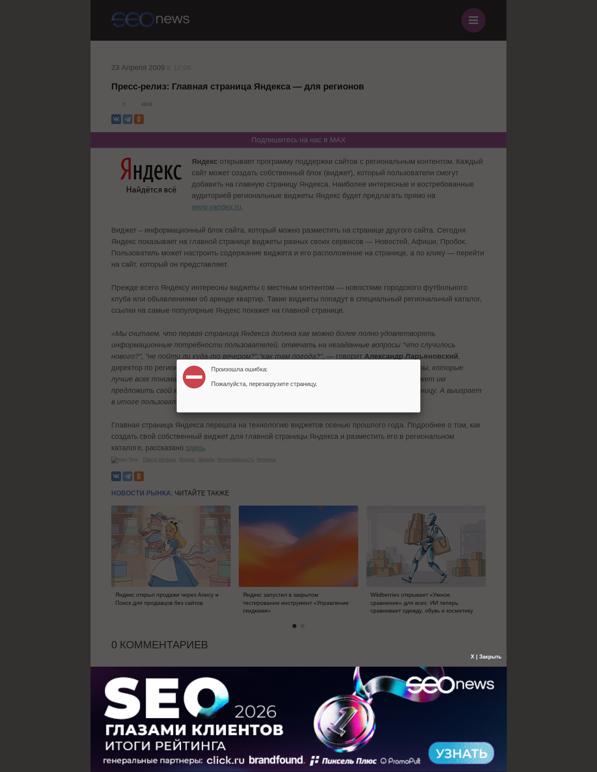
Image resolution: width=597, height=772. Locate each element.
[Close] (420, 359)
